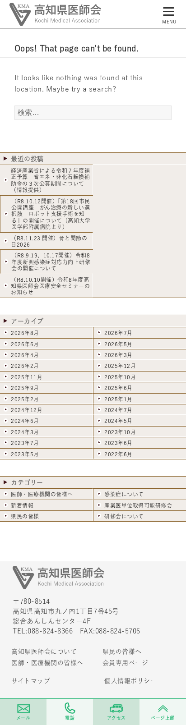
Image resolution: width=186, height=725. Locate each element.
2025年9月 (25, 387)
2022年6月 (118, 454)
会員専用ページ (125, 663)
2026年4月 (25, 355)
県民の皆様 (25, 516)
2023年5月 (25, 454)
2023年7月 (25, 442)
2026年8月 (25, 332)
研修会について (124, 516)
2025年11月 (26, 377)
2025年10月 (120, 377)
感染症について (124, 494)
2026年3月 (118, 355)
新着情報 (22, 505)
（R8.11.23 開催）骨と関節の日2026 (49, 241)
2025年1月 (118, 399)
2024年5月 (118, 420)
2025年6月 (118, 387)
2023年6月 (118, 442)
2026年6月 (25, 344)
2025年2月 (25, 399)
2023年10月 (120, 432)
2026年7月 (118, 332)
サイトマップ (30, 681)
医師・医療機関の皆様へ (42, 494)
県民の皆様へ (122, 651)
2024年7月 (118, 410)
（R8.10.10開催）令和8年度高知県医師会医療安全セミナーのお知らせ (50, 286)
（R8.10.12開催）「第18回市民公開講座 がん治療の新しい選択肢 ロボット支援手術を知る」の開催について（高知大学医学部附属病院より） (50, 214)
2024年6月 (25, 420)
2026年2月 (25, 365)
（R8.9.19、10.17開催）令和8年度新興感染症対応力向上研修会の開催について (50, 261)
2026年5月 (118, 344)
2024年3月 (25, 432)
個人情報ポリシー (130, 681)
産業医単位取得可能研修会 (138, 505)
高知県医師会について (44, 651)
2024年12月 (26, 410)
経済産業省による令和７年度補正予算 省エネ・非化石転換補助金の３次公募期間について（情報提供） (50, 180)
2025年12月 (120, 365)
